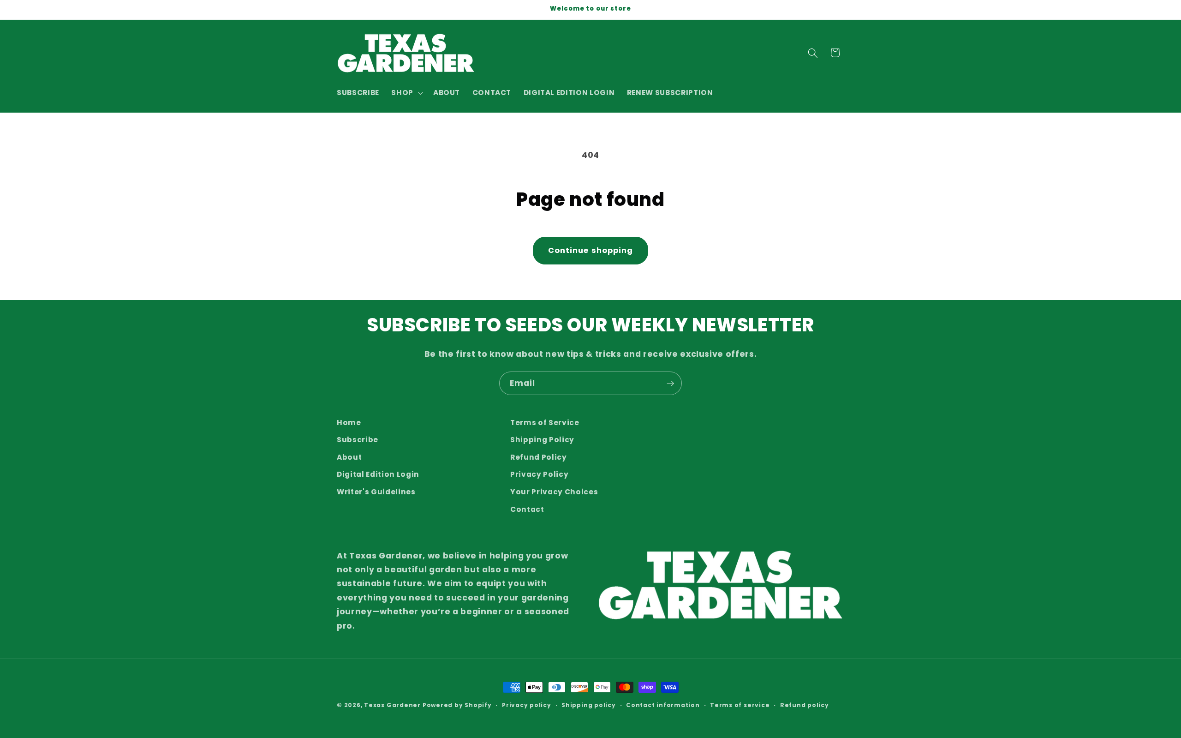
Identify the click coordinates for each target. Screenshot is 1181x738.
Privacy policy (526, 705)
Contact (527, 509)
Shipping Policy (542, 440)
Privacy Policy (539, 475)
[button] (406, 92)
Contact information (663, 705)
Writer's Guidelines (376, 492)
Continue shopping (590, 250)
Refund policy (804, 705)
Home (349, 422)
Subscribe (357, 440)
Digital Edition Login (378, 475)
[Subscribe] (670, 384)
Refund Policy (538, 457)
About (349, 457)
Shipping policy (588, 705)
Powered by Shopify (457, 705)
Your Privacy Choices (554, 492)
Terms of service (739, 705)
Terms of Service (544, 422)
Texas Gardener (392, 705)
